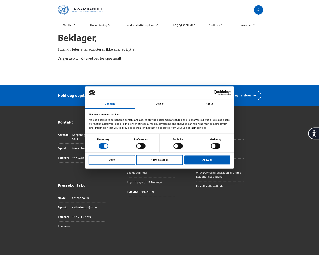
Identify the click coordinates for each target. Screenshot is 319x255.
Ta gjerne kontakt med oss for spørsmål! (89, 58)
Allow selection (159, 159)
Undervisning (98, 25)
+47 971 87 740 (81, 217)
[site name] (80, 10)
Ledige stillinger (137, 172)
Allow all (207, 159)
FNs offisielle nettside (209, 186)
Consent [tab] (110, 103)
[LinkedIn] (258, 140)
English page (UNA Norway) (144, 182)
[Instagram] (258, 131)
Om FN (67, 25)
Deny (112, 159)
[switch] (141, 146)
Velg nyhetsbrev (242, 95)
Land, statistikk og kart (140, 25)
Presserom (64, 226)
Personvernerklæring (140, 191)
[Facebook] (258, 122)
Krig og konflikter (184, 25)
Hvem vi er (245, 25)
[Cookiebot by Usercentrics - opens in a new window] (216, 92)
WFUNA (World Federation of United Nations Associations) (218, 174)
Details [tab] (160, 103)
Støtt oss (214, 25)
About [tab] (209, 103)
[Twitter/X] (258, 150)
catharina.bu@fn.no (84, 207)
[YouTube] (258, 159)
